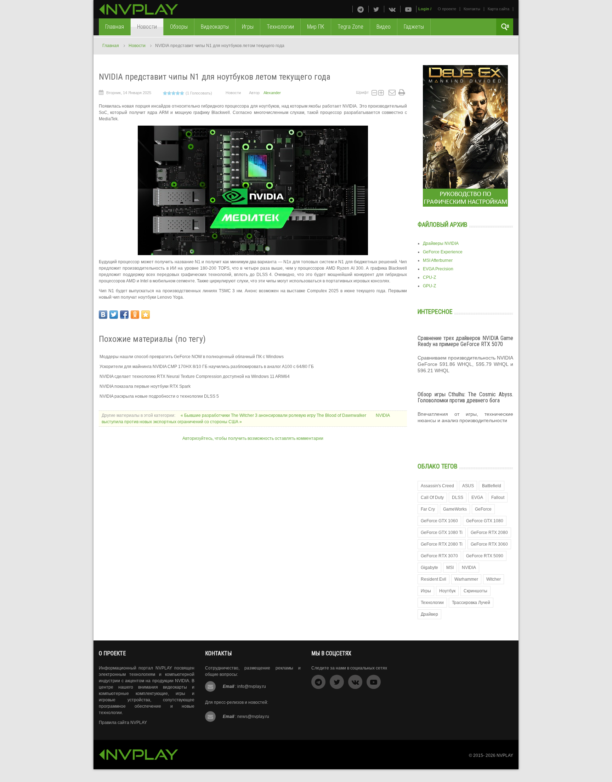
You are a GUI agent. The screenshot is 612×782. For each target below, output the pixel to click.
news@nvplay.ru (253, 716)
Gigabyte (429, 567)
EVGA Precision (438, 268)
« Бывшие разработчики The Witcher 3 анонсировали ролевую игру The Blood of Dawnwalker (274, 415)
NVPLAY (505, 755)
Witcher (493, 579)
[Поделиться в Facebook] (124, 314)
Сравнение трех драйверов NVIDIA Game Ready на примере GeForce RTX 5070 (465, 341)
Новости (137, 45)
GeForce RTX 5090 (484, 555)
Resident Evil (433, 579)
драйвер (429, 614)
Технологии (432, 602)
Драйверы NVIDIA (441, 243)
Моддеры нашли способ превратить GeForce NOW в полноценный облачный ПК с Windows (192, 356)
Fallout (497, 497)
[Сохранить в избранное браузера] (145, 314)
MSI (450, 567)
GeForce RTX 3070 (439, 555)
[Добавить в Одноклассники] (135, 314)
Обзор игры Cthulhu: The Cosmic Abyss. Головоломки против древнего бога (465, 397)
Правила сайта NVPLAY (123, 722)
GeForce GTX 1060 (439, 520)
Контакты (472, 9)
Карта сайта (498, 9)
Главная (110, 45)
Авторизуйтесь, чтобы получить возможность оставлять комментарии (252, 438)
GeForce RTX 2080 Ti (442, 544)
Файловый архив (443, 224)
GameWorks (455, 509)
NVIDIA (469, 567)
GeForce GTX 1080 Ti (442, 532)
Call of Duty (432, 497)
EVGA (477, 497)
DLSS (457, 497)
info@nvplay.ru (251, 686)
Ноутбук (447, 590)
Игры (426, 590)
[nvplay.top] (138, 9)
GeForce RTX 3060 (489, 544)
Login (423, 9)
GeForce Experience (443, 251)
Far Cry (428, 509)
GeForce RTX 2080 (489, 532)
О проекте (447, 9)
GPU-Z (429, 285)
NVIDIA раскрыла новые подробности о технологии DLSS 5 (159, 396)
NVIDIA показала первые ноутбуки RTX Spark (145, 386)
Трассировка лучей (471, 602)
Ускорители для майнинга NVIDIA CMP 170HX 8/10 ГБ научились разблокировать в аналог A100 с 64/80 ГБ (207, 366)
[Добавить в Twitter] (113, 314)
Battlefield (491, 485)
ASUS (468, 485)
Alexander (272, 93)
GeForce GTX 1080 (484, 520)
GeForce (483, 509)
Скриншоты (475, 590)
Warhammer (466, 579)
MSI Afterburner (438, 260)
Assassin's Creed (437, 485)
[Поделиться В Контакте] (103, 314)
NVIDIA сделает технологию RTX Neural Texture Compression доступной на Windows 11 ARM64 (195, 376)
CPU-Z (429, 277)
